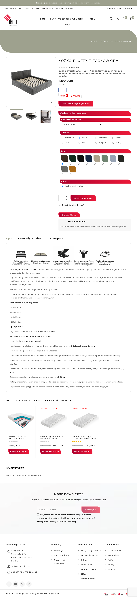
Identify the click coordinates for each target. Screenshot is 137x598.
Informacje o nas (15, 544)
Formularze (86, 564)
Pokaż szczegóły (18, 451)
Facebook (9, 584)
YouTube (16, 584)
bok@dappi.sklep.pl (21, 566)
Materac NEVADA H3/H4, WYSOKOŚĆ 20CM (52, 437)
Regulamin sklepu (89, 555)
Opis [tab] (9, 238)
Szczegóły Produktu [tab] (30, 238)
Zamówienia (113, 555)
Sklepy (84, 574)
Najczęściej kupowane (59, 562)
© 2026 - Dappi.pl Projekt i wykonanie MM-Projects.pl (32, 594)
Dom (42, 19)
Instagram (29, 584)
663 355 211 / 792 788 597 (60, 8)
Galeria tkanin (69, 215)
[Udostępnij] (62, 90)
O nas (84, 560)
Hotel (91, 19)
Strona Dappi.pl (88, 579)
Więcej (68, 25)
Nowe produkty (61, 555)
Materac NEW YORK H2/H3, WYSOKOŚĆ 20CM (84, 437)
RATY (110, 560)
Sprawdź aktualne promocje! (119, 8)
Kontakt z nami (88, 569)
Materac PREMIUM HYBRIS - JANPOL (17, 437)
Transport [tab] (56, 238)
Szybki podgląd (31, 409)
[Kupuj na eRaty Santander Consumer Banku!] (70, 95)
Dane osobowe (115, 550)
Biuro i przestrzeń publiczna (66, 19)
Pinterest (23, 584)
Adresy (111, 564)
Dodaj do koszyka (83, 198)
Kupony (111, 569)
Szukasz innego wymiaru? (76, 103)
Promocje (58, 550)
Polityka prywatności (91, 550)
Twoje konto (112, 544)
